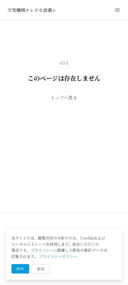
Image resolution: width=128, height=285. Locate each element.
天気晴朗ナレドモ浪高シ (32, 10)
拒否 (41, 268)
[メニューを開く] (117, 10)
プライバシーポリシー (58, 256)
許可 (20, 268)
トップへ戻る (64, 97)
